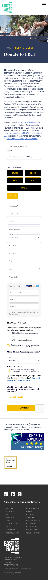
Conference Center (33, 508)
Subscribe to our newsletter (21, 502)
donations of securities (28, 122)
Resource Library (12, 533)
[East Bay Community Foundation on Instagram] (20, 494)
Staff (8, 521)
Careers (8, 527)
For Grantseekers (33, 521)
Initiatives (10, 511)
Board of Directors (13, 524)
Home (8, 48)
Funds (8, 514)
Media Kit (29, 511)
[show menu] (44, 4)
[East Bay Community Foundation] (7, 7)
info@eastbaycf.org (11, 565)
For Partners (31, 527)
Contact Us (30, 514)
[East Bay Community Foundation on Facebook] (13, 494)
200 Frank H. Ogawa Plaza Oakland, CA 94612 (13, 558)
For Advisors (31, 524)
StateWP (18, 573)
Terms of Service (33, 533)
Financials (10, 517)
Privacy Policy (32, 530)
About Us (9, 508)
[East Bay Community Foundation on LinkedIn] (6, 494)
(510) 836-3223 (9, 562)
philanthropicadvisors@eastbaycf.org (22, 138)
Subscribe (30, 517)
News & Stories (11, 530)
